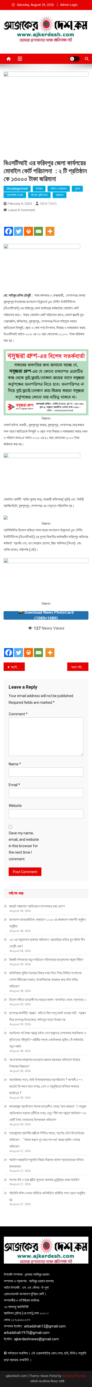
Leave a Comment (21, 210)
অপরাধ (39, 188)
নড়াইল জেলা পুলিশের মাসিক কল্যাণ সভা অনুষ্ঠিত (18, 667)
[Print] (28, 227)
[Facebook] (8, 227)
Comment (18, 714)
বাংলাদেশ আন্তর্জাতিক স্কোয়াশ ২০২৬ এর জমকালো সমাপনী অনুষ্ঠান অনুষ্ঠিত (47, 922)
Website (15, 806)
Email (14, 785)
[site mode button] (75, 58)
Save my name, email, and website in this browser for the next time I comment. (24, 846)
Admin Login (69, 5)
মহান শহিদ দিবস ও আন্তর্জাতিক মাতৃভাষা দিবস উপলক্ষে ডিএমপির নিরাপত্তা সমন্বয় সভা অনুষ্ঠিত (79, 667)
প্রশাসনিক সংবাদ (15, 195)
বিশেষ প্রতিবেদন (39, 195)
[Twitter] (18, 227)
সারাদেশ (59, 195)
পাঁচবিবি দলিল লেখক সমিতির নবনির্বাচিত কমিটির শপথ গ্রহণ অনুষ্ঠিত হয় (47, 1196)
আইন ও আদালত (59, 188)
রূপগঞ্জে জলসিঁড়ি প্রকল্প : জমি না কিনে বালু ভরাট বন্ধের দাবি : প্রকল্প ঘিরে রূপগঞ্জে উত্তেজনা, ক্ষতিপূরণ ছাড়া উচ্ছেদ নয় (47, 1016)
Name (15, 764)
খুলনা (77, 188)
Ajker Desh (48, 203)
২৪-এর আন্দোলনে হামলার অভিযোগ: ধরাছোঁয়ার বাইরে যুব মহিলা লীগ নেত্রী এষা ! (47, 942)
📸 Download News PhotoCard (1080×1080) (46, 615)
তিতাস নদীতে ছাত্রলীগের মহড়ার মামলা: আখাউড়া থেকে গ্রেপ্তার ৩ (47, 1000)
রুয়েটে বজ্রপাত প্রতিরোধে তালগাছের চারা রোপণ (37, 906)
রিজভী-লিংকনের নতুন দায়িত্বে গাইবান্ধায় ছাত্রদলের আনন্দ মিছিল (46, 960)
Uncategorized (17, 188)
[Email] (38, 227)
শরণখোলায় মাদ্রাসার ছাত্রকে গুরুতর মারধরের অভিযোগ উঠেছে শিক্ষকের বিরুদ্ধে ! (44, 1063)
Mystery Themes (74, 1376)
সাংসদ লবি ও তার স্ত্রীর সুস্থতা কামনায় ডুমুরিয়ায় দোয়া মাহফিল (44, 1180)
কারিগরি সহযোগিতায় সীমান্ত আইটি (47, 1381)
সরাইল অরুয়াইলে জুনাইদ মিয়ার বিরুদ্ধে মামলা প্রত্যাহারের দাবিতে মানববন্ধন (46, 1163)
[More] (49, 227)
